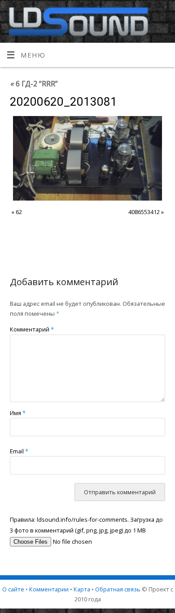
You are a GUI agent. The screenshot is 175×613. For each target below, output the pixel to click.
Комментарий (32, 329)
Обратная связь (117, 589)
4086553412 (144, 212)
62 (19, 212)
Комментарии (49, 589)
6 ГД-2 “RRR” (34, 84)
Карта (82, 589)
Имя (18, 413)
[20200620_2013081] (88, 158)
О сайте (13, 589)
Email (19, 451)
